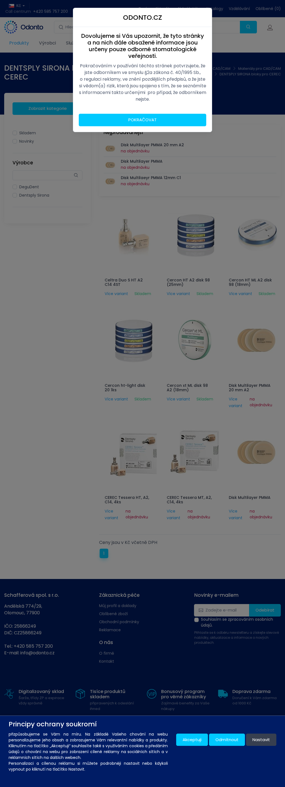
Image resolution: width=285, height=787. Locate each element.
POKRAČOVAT (142, 120)
